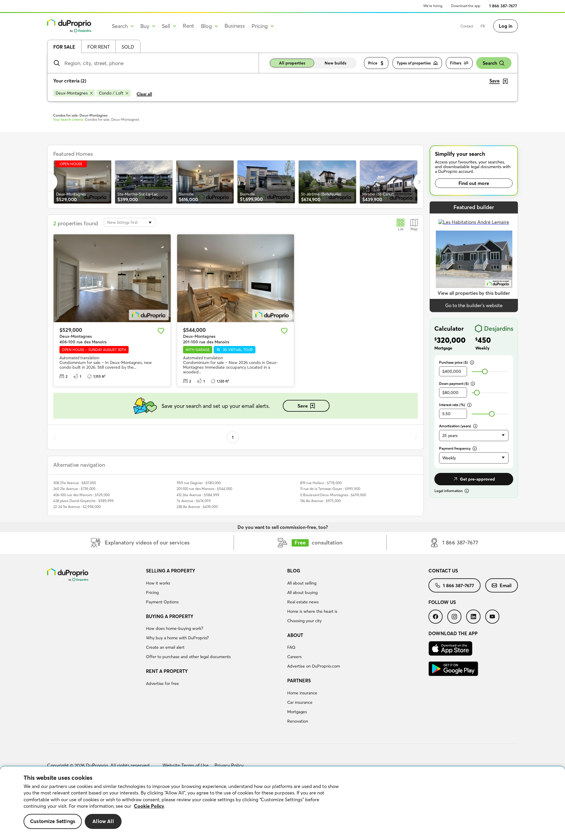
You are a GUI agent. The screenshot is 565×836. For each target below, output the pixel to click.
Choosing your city (304, 620)
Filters (455, 63)
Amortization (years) (455, 426)
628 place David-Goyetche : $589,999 (83, 501)
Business (235, 25)
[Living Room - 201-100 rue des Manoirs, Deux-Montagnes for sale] (235, 278)
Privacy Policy (229, 765)
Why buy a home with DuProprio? (177, 637)
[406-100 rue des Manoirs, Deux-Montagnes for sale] (112, 278)
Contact (467, 26)
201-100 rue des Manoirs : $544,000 (204, 488)
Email (505, 585)
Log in (505, 26)
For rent (98, 47)
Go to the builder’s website (474, 305)
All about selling (301, 583)
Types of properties (414, 63)
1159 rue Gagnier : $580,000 (199, 483)
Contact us (443, 571)
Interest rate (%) (452, 405)
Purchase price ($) (453, 362)
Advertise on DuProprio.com (313, 666)
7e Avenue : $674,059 (194, 501)
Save (303, 406)
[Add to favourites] (161, 330)
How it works (158, 583)
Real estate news (303, 602)
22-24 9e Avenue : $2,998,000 (77, 506)
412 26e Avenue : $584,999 (198, 495)
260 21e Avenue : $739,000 (74, 488)
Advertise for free (162, 683)
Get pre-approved (477, 479)
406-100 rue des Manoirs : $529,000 (81, 495)
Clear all (144, 94)
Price (372, 63)
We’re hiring (432, 6)
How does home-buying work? (174, 628)
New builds (335, 63)
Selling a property (170, 571)
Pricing (152, 592)
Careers (294, 656)
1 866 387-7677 (503, 6)
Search (490, 63)
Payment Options (162, 602)
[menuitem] (214, 587)
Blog (293, 571)
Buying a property (169, 616)
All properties (292, 63)
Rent (188, 25)
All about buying (302, 592)
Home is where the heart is (312, 611)
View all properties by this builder (474, 293)
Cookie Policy (149, 806)
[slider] (485, 371)
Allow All (103, 821)
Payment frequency (455, 448)
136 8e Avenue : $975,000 (320, 501)
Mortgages (297, 711)
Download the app (465, 6)
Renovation (297, 721)
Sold (128, 47)
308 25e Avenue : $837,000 (74, 483)
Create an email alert (165, 647)
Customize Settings (52, 821)
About (295, 635)
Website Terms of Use (185, 765)
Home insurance (302, 693)
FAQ (291, 647)
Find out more (473, 183)
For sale (64, 47)
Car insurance (300, 702)
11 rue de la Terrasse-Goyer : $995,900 (330, 488)
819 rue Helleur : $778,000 (321, 483)
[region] (282, 801)
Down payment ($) (454, 383)
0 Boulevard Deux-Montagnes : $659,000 (333, 495)
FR (483, 26)
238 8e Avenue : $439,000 (197, 506)
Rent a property (167, 671)
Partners (299, 680)
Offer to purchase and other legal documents (188, 656)
